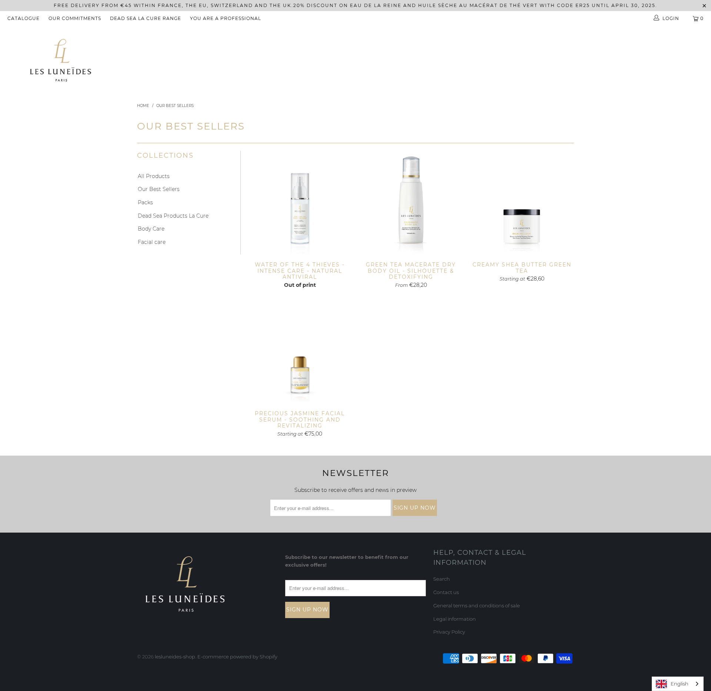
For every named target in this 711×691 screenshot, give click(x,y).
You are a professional (225, 18)
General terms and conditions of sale (476, 605)
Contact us (446, 592)
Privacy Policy (449, 632)
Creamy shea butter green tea (522, 202)
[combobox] (678, 684)
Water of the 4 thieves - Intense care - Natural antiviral (300, 202)
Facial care (152, 242)
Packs (145, 202)
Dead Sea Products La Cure (173, 215)
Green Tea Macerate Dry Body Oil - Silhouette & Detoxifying (411, 202)
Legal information (454, 619)
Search (441, 579)
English (679, 684)
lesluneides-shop (175, 657)
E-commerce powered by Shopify (237, 657)
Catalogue (23, 18)
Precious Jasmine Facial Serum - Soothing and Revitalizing (300, 351)
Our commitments (75, 18)
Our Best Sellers (159, 189)
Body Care (151, 228)
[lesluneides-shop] (60, 60)
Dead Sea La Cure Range (145, 18)
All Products (154, 176)
